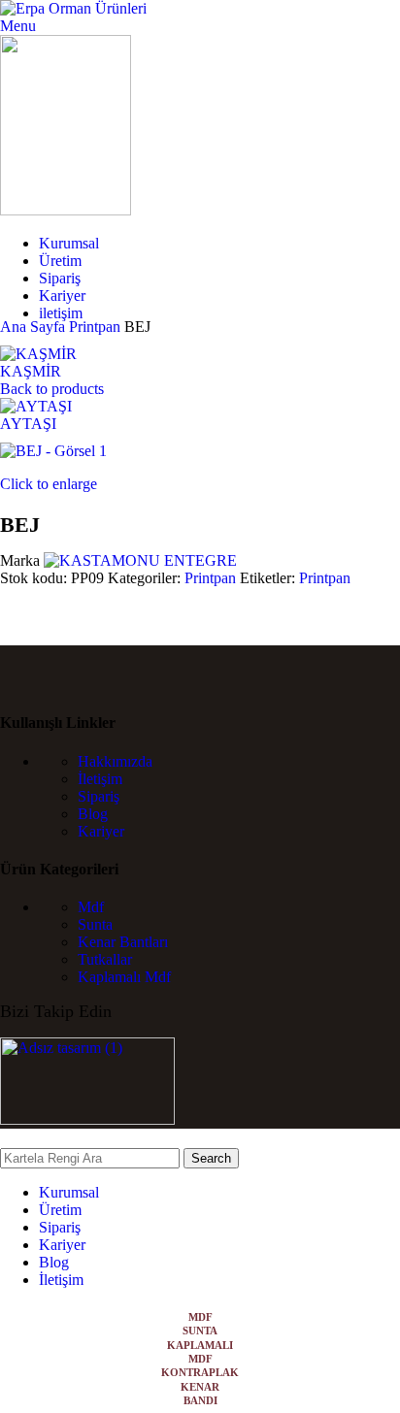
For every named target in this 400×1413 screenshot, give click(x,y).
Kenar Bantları (123, 942)
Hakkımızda (115, 761)
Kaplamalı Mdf (124, 977)
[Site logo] (73, 8)
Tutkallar (105, 959)
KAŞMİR (30, 371)
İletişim (100, 779)
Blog (93, 813)
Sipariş (98, 796)
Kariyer (101, 831)
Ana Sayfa (34, 326)
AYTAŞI (28, 423)
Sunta (95, 924)
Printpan (96, 326)
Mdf (91, 907)
